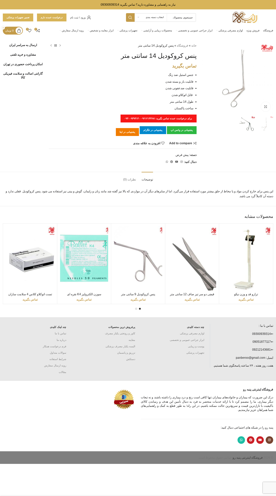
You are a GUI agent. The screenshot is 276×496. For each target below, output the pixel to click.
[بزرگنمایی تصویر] (265, 106)
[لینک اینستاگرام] (181, 161)
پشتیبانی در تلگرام (152, 130)
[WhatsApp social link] (167, 161)
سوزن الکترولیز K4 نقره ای (84, 294)
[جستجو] (130, 17)
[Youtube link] (176, 161)
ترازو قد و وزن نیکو (246, 294)
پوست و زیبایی (196, 346)
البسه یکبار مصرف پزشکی (120, 346)
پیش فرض (182, 154)
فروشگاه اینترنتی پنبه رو (248, 457)
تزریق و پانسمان (126, 352)
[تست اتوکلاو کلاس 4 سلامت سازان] (30, 258)
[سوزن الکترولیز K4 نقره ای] (84, 258)
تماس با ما (60, 333)
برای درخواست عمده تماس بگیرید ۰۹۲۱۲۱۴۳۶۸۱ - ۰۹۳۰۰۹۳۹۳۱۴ (158, 118)
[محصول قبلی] (60, 45)
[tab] (147, 177)
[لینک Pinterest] (171, 161)
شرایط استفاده (58, 359)
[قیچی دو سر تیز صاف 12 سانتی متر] (192, 258)
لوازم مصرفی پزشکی (192, 333)
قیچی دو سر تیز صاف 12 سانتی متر (192, 294)
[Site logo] (245, 17)
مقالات (62, 372)
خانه (194, 45)
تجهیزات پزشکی (195, 352)
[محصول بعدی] (51, 45)
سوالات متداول (58, 352)
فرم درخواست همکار (54, 346)
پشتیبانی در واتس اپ (182, 130)
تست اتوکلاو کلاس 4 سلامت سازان (30, 294)
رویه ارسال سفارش (55, 365)
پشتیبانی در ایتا (127, 132)
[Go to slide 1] (140, 309)
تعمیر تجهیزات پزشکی (18, 17)
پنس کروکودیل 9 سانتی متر (138, 294)
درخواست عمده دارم (52, 17)
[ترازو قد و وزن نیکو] (246, 258)
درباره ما (61, 339)
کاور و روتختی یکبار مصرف (120, 333)
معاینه (132, 339)
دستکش (130, 359)
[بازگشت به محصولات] (55, 45)
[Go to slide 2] (136, 309)
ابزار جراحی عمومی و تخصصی (187, 339)
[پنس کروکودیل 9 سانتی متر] (138, 258)
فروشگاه (182, 45)
